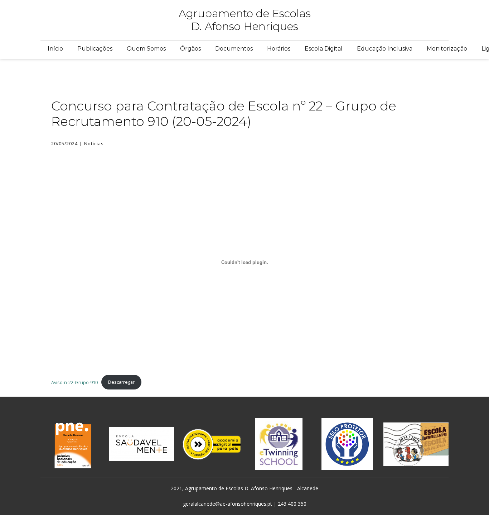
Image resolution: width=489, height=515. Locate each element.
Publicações (94, 48)
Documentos (234, 48)
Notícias (93, 144)
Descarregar (121, 382)
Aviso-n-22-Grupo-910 (74, 382)
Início (55, 48)
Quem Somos (146, 48)
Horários (278, 48)
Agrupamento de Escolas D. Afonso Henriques (245, 20)
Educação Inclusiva (384, 48)
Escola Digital (324, 48)
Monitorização (447, 48)
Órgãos (190, 48)
